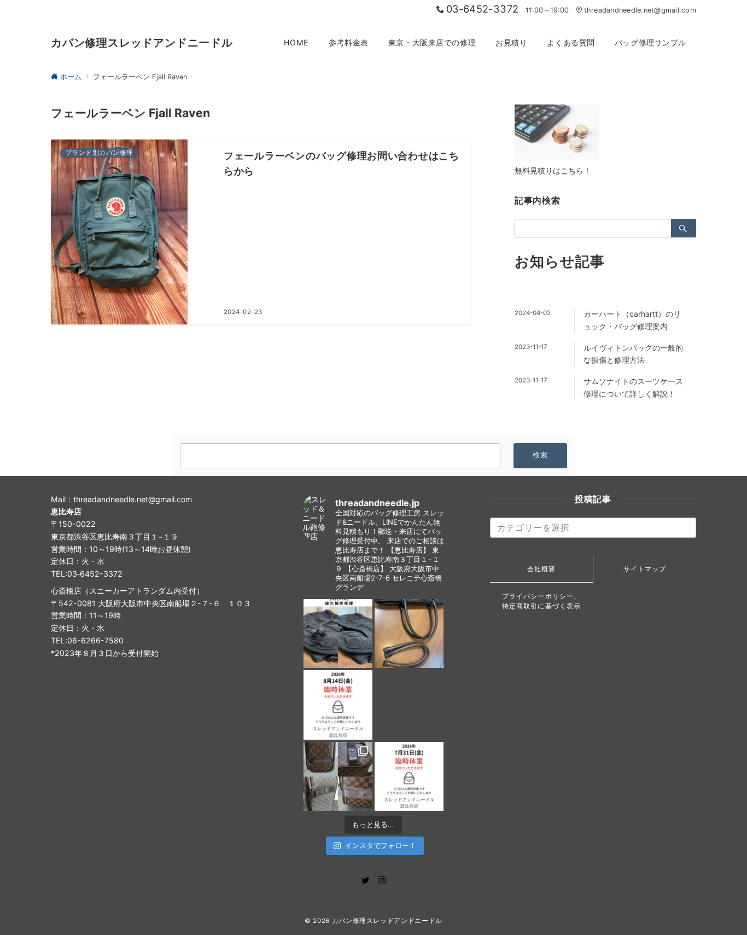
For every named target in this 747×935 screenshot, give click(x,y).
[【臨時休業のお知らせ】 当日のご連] (409, 776)
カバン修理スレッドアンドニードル (142, 43)
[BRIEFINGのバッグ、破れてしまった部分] (338, 633)
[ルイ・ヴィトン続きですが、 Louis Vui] (409, 704)
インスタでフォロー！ (380, 845)
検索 (540, 455)
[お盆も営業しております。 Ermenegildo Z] (409, 633)
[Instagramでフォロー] (382, 880)
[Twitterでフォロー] (365, 880)
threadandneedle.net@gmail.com (640, 10)
